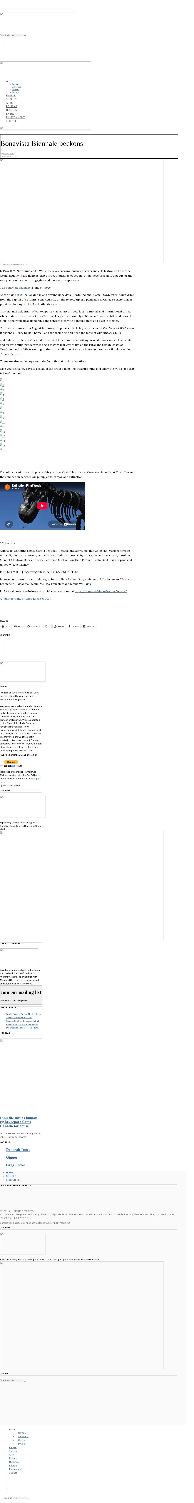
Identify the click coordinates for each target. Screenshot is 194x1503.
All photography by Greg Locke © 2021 (25, 598)
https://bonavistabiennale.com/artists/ (101, 591)
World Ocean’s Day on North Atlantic (23, 1014)
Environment (15, 117)
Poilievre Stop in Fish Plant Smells (22, 1024)
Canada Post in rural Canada (19, 1017)
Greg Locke (15, 1165)
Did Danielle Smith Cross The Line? (22, 1028)
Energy (11, 113)
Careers (15, 90)
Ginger (11, 1157)
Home (9, 1172)
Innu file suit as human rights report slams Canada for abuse (18, 1122)
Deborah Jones (18, 1150)
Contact (15, 84)
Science (11, 121)
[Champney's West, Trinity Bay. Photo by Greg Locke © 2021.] (1, 380)
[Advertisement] (88, 1403)
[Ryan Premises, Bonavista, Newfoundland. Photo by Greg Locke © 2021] (2, 450)
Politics (11, 106)
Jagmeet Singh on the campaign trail (22, 1021)
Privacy (15, 92)
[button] (25, 35)
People (11, 95)
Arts (9, 102)
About (10, 81)
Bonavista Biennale (18, 287)
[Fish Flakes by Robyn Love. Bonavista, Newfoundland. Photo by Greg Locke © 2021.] (2, 436)
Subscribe (16, 87)
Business (12, 110)
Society (11, 99)
